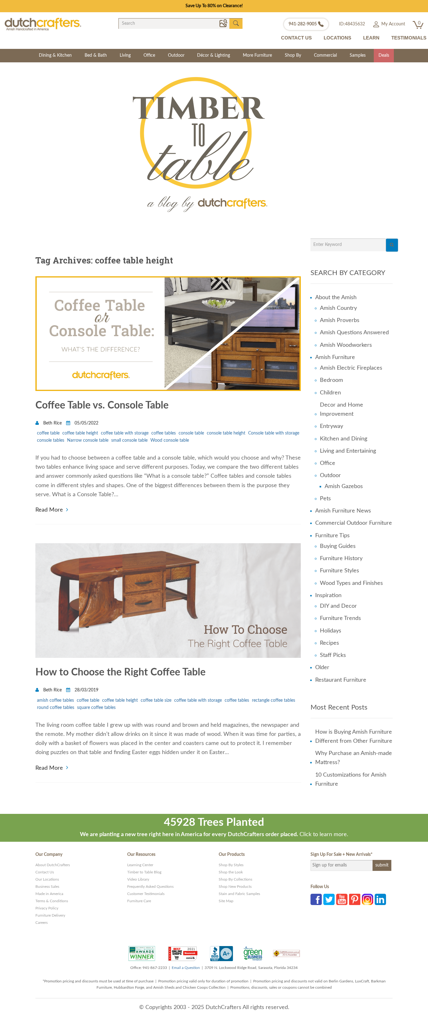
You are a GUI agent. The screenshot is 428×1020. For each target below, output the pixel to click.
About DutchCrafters (52, 865)
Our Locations (47, 879)
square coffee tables (96, 707)
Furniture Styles (339, 571)
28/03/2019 (85, 690)
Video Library (138, 879)
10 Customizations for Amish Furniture (350, 779)
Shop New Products (235, 886)
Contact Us (44, 872)
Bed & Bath (96, 55)
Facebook (316, 899)
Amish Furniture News (343, 511)
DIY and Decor (338, 606)
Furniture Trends (340, 618)
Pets (325, 499)
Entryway (331, 426)
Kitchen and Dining (343, 439)
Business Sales (47, 886)
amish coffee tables (55, 700)
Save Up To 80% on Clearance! (214, 6)
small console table (129, 440)
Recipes (329, 643)
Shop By (293, 55)
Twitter (329, 899)
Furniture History (341, 558)
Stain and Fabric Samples (239, 894)
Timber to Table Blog (144, 872)
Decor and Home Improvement (341, 409)
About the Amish (336, 297)
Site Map (226, 901)
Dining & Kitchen (55, 55)
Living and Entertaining (348, 451)
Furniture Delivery (50, 915)
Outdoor (176, 55)
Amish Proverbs (339, 320)
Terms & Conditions (51, 901)
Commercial (325, 55)
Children (330, 393)
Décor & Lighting (213, 55)
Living (125, 55)
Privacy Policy (46, 908)
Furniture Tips (332, 536)
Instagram (367, 899)
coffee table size (156, 700)
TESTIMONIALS (408, 37)
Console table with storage (273, 433)
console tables (50, 440)
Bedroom (331, 380)
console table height (226, 433)
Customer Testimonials (145, 894)
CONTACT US (296, 37)
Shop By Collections (235, 879)
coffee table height (80, 433)
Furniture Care (139, 901)
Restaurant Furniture (340, 680)
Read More (49, 509)
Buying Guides (338, 546)
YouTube (341, 899)
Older (322, 667)
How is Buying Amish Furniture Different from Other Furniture (353, 736)
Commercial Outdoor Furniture (353, 523)
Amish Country (338, 308)
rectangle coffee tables (273, 700)
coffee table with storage (125, 433)
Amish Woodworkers (346, 345)
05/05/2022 (85, 423)
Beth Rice (52, 423)
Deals (383, 55)
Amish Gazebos (344, 486)
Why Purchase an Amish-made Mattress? (353, 758)
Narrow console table (87, 440)
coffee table (48, 433)
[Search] (392, 245)
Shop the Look (231, 872)
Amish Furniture (335, 357)
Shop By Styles (231, 865)
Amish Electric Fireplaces (351, 368)
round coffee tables (55, 707)
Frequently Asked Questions (150, 886)
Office (149, 55)
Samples (358, 55)
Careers (41, 922)
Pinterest (354, 899)
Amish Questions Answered (354, 333)
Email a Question (186, 968)
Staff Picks (333, 655)
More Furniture (257, 55)
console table (191, 433)
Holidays (330, 631)
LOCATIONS (337, 37)
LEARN (371, 37)
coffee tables (163, 433)
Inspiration (328, 595)
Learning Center (140, 865)
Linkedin (380, 899)
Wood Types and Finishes (351, 583)
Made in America (49, 894)
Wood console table (169, 440)
